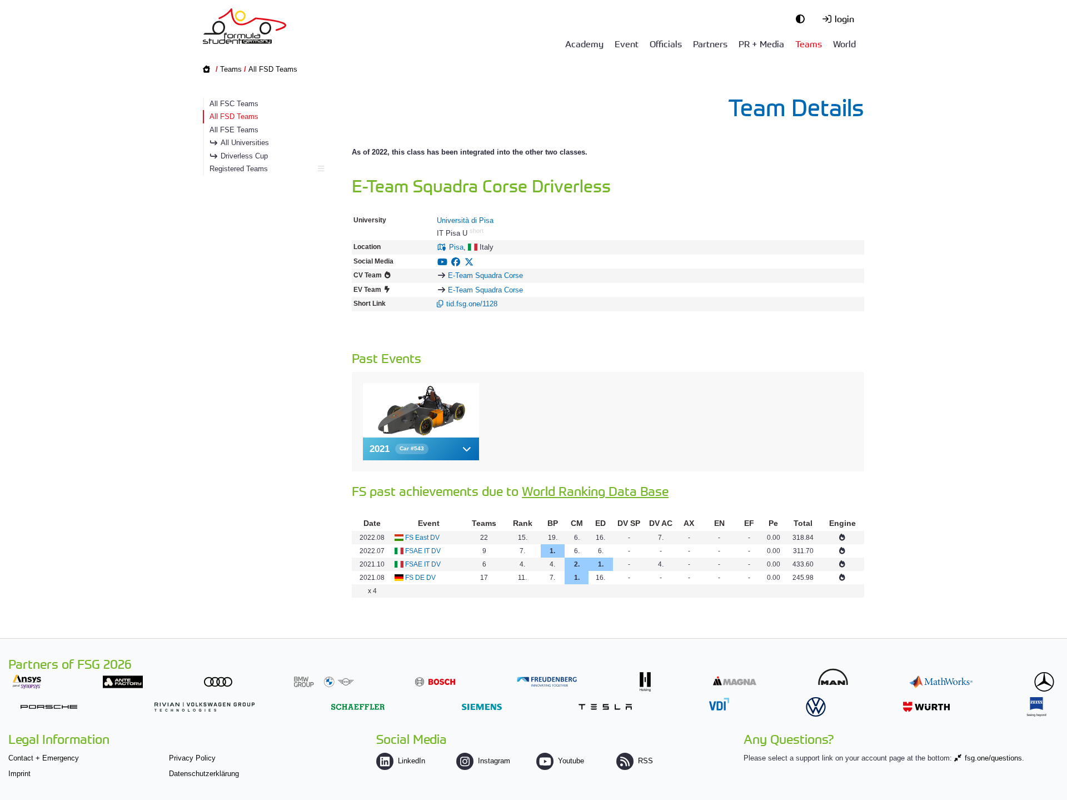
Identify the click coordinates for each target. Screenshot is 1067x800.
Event (627, 43)
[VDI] (719, 704)
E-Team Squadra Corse (485, 275)
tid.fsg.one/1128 (471, 304)
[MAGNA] (734, 680)
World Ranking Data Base (595, 491)
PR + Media (761, 43)
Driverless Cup (244, 156)
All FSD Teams (272, 69)
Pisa (456, 247)
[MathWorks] (941, 682)
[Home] (244, 26)
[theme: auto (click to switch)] (803, 18)
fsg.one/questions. (994, 758)
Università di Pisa (465, 220)
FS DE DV (420, 578)
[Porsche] (49, 707)
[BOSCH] (435, 682)
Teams (808, 43)
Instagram (494, 761)
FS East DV (422, 537)
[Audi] (218, 682)
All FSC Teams (234, 104)
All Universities (245, 142)
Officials (666, 43)
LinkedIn (411, 761)
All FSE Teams (234, 130)
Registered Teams (239, 169)
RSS (645, 761)
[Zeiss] (1036, 707)
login (844, 18)
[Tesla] (605, 707)
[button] (421, 449)
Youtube (571, 761)
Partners (710, 43)
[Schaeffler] (358, 707)
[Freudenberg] (547, 682)
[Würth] (926, 707)
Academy (584, 43)
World (844, 43)
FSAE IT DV (423, 551)
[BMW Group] (324, 682)
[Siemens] (482, 707)
